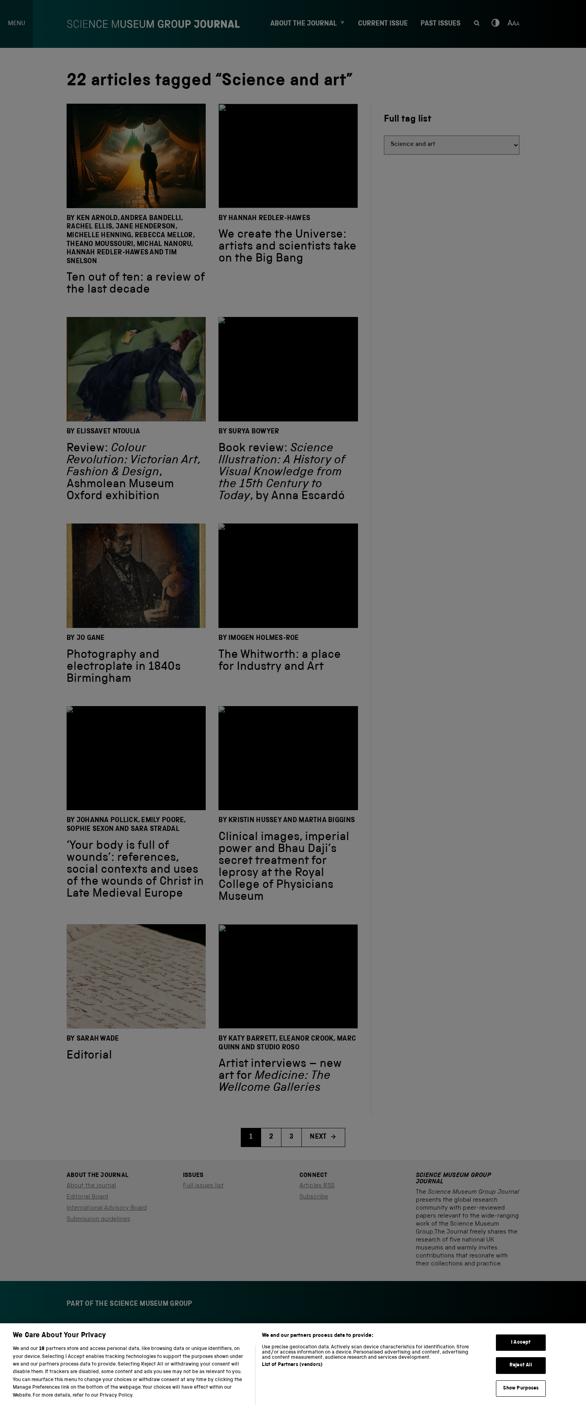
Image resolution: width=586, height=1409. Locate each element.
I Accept (521, 1342)
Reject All (520, 1365)
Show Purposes (521, 1388)
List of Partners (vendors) (292, 1365)
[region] (293, 1366)
